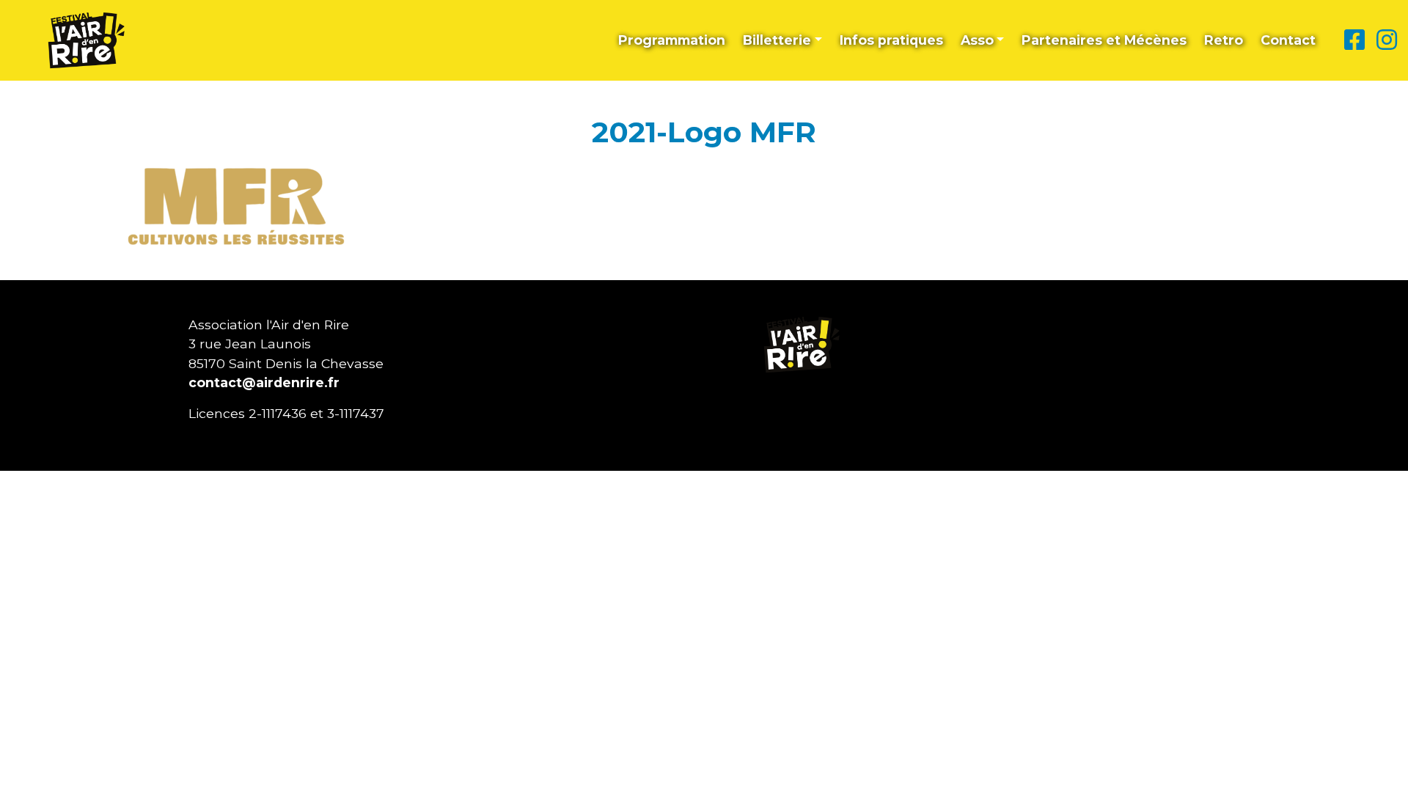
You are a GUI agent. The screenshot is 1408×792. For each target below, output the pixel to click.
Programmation (671, 40)
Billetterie (777, 40)
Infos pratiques (891, 40)
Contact (1288, 40)
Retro (1223, 40)
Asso (977, 40)
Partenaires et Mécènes (1104, 40)
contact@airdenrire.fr (264, 382)
